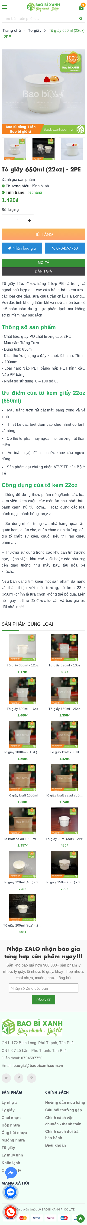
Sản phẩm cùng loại (27, 624)
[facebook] (18, 1078)
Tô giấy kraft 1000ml (22, 795)
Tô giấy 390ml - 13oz (64, 665)
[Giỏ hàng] (81, 9)
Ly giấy (8, 1110)
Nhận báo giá (23, 248)
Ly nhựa (9, 1103)
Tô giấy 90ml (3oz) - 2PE (64, 839)
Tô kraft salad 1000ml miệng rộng (28, 839)
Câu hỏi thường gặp (63, 1110)
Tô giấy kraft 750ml (64, 752)
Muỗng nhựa (13, 1140)
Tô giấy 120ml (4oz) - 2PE (23, 882)
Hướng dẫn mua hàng (65, 1103)
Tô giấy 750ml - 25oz (64, 709)
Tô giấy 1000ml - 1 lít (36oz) (24, 752)
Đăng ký (43, 999)
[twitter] (6, 1078)
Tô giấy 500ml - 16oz (23, 709)
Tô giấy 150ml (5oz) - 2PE (65, 882)
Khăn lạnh (11, 1163)
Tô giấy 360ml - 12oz (23, 665)
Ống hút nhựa (14, 1133)
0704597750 (66, 248)
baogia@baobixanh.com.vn (38, 1066)
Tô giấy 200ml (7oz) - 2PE (23, 925)
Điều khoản (55, 1145)
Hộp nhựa (11, 1125)
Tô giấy (8, 1148)
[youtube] (31, 1078)
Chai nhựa (11, 1118)
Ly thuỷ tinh (12, 1155)
